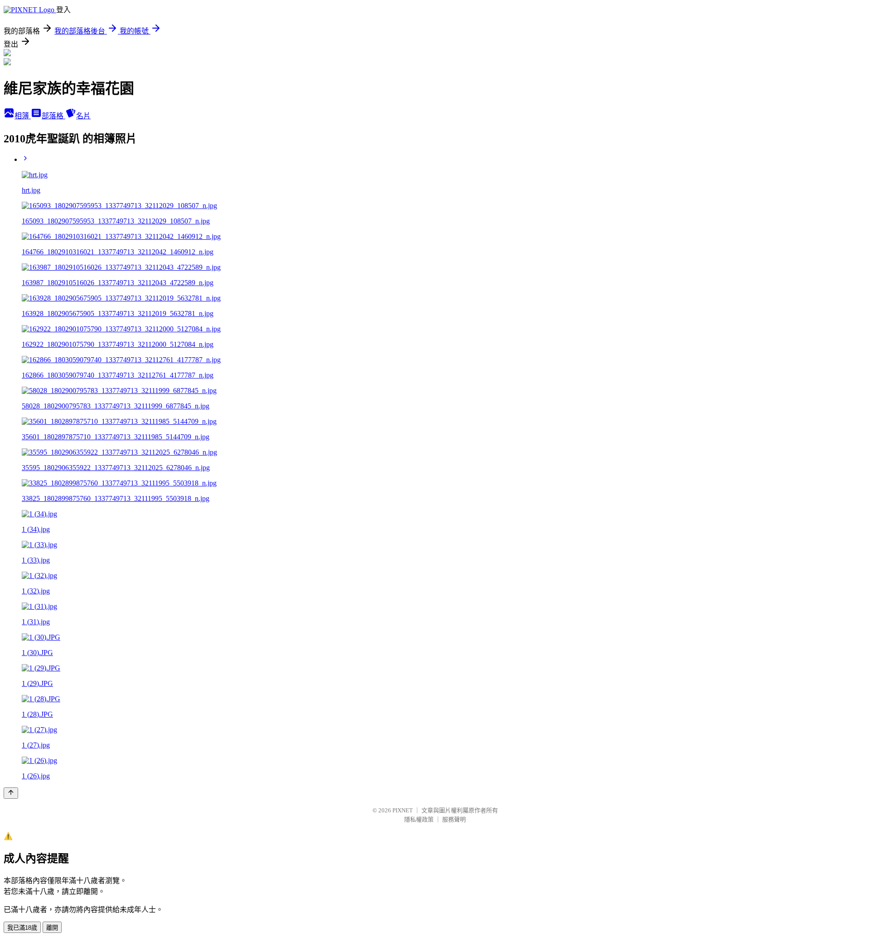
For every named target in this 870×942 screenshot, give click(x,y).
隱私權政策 (419, 819)
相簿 (22, 116)
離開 (52, 927)
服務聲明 (454, 819)
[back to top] (11, 793)
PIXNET (402, 810)
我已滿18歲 (22, 927)
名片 (83, 116)
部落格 (53, 116)
